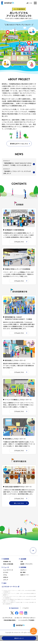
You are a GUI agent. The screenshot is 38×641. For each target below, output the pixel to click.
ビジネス (5, 572)
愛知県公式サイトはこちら (19, 144)
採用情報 (23, 567)
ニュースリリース (8, 570)
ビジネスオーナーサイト (9, 586)
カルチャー (23, 570)
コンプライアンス (7, 618)
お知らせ (5, 577)
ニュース (6, 567)
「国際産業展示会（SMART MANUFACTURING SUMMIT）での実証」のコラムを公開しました (17, 164)
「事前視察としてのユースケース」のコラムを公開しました (17, 172)
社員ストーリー (24, 575)
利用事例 (6, 559)
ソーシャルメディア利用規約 (26, 620)
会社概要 (23, 559)
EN (31, 3)
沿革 (21, 561)
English (26, 608)
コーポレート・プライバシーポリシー (25, 618)
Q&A (4, 583)
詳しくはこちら (19, 503)
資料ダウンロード (19, 638)
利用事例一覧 (7, 561)
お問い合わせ (33, 632)
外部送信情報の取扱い (10, 620)
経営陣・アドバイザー (26, 564)
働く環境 (22, 572)
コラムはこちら (19, 242)
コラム (5, 575)
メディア (5, 580)
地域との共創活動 (8, 564)
